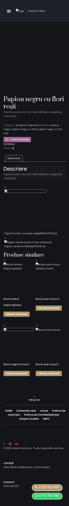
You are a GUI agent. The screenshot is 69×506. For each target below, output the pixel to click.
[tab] (14, 158)
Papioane (33, 125)
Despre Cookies (29, 418)
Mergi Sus (34, 399)
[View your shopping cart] (54, 11)
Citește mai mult (16, 314)
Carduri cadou (36, 11)
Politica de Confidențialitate (41, 414)
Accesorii (21, 125)
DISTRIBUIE (9, 144)
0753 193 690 (48, 495)
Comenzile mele (26, 410)
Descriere (14, 158)
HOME (8, 410)
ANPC (46, 418)
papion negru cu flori (24, 129)
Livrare (44, 410)
